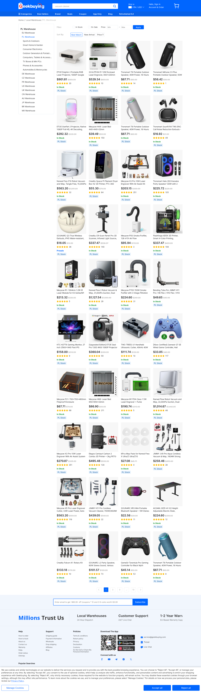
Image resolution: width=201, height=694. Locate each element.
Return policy (78, 639)
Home (21, 20)
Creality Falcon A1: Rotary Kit (70, 562)
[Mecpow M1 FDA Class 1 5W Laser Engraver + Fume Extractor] (135, 382)
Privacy (76, 641)
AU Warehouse (28, 98)
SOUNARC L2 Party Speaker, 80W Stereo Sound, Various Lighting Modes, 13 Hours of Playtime (102, 564)
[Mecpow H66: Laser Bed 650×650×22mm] (103, 382)
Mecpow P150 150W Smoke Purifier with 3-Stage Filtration (134, 291)
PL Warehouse (28, 37)
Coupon (82, 14)
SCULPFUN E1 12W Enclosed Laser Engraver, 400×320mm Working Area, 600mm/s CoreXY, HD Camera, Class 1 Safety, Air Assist (103, 73)
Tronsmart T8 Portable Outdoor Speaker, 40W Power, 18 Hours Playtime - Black (135, 73)
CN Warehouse (28, 94)
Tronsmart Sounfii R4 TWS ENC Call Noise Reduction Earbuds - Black (167, 128)
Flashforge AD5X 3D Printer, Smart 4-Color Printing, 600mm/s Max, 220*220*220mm (165, 237)
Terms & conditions (80, 636)
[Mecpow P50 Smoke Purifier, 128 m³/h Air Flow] (135, 219)
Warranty (21, 647)
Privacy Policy (17, 681)
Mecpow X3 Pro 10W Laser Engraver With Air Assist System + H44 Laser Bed (71, 455)
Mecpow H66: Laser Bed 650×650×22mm (100, 400)
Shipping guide (51, 636)
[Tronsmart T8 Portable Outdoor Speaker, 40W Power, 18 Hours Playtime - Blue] (168, 546)
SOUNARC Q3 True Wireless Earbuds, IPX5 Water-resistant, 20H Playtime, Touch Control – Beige (70, 237)
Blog (110, 14)
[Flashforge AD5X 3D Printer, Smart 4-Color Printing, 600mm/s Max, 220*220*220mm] (168, 219)
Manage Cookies (15, 687)
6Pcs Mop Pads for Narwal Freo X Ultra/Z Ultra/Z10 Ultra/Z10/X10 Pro (135, 455)
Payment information (54, 639)
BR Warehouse (28, 106)
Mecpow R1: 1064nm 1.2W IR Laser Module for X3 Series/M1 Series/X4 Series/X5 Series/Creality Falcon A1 (70, 291)
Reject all (186, 687)
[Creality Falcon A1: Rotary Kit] (71, 546)
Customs (76, 647)
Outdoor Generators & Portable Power (37, 53)
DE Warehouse (28, 74)
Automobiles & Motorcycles (35, 69)
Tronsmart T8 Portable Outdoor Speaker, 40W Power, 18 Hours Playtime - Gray (135, 128)
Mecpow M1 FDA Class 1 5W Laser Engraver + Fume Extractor (133, 400)
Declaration (77, 644)
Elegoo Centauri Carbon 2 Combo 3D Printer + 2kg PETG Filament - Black (102, 455)
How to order (23, 636)
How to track (23, 639)
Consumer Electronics (32, 49)
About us (21, 641)
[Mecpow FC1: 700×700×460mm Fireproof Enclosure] (71, 382)
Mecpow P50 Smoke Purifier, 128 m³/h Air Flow (134, 236)
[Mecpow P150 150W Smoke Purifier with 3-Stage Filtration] (135, 273)
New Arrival (89, 34)
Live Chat (148, 647)
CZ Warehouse (28, 78)
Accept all (157, 687)
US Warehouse (28, 86)
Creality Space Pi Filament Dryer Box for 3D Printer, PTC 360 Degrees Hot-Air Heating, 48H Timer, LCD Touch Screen (103, 182)
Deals (69, 14)
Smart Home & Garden (33, 45)
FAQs (20, 650)
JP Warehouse (28, 102)
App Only (97, 14)
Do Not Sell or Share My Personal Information (82, 651)
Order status (23, 653)
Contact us (22, 644)
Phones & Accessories (32, 65)
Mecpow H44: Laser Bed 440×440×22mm (100, 127)
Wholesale (50, 641)
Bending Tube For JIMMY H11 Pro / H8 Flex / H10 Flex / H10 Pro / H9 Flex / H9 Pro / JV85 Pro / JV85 (166, 291)
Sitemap (21, 656)
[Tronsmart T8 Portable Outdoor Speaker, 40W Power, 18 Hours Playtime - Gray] (135, 110)
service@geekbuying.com (155, 637)
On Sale (94, 27)
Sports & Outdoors (31, 41)
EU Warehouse (28, 33)
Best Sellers (42, 14)
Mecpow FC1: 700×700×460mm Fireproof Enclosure (71, 400)
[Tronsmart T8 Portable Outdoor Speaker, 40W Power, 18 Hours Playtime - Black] (135, 55)
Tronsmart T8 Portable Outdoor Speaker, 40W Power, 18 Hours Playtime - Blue (167, 564)
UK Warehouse (28, 90)
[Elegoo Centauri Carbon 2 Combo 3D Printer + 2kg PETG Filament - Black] (103, 437)
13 (133, 590)
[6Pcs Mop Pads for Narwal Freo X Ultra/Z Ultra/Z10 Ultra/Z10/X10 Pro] (135, 437)
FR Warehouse (28, 82)
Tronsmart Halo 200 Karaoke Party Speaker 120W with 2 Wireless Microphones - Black (166, 182)
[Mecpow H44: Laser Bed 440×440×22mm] (103, 110)
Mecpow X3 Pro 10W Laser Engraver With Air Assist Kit (133, 182)
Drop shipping (51, 644)
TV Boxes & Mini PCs (32, 61)
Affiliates (49, 647)
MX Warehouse (28, 110)
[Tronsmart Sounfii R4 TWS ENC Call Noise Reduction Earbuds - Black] (168, 110)
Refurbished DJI (126, 14)
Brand (58, 14)
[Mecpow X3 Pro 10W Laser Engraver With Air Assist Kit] (135, 164)
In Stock (79, 27)
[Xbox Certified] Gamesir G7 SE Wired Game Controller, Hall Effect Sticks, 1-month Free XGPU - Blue (167, 346)
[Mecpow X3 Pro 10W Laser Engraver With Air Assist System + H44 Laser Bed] (71, 437)
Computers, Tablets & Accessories (37, 57)
